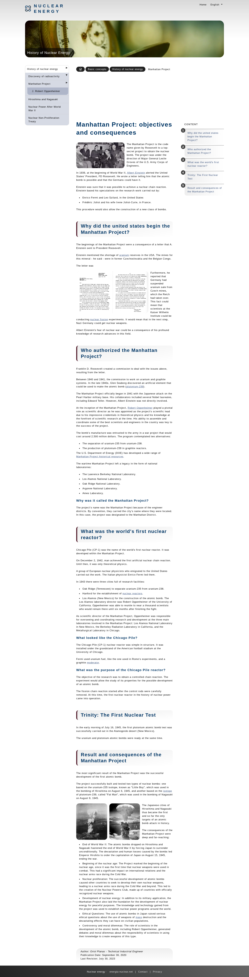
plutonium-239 (134, 386)
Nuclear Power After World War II (44, 108)
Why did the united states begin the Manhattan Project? (202, 136)
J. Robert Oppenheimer (46, 91)
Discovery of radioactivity (44, 76)
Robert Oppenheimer (140, 407)
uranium (124, 255)
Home (203, 4)
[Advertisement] (149, 95)
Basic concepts (97, 69)
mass (139, 917)
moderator (93, 662)
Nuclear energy (49, 9)
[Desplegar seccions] (65, 68)
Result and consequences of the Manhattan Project (204, 190)
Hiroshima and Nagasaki (43, 99)
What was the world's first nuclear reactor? (203, 164)
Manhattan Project (39, 83)
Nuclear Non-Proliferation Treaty (43, 119)
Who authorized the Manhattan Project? (199, 151)
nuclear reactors (132, 593)
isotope (167, 790)
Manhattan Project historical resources (99, 456)
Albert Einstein (136, 172)
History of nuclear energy (42, 69)
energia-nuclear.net (121, 971)
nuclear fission (99, 319)
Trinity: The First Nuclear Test (202, 177)
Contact (143, 971)
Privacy (157, 971)
